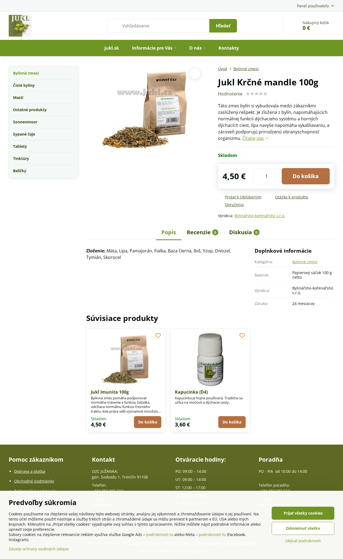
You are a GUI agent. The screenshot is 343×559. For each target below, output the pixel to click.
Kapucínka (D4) (191, 392)
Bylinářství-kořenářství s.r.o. (260, 215)
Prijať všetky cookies (303, 513)
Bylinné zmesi (305, 261)
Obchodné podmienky (34, 481)
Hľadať (223, 26)
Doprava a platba (29, 471)
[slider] (256, 94)
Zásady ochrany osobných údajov (39, 548)
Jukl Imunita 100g (110, 392)
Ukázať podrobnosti (303, 540)
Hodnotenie (230, 94)
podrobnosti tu (159, 534)
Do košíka (306, 176)
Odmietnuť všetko (303, 528)
